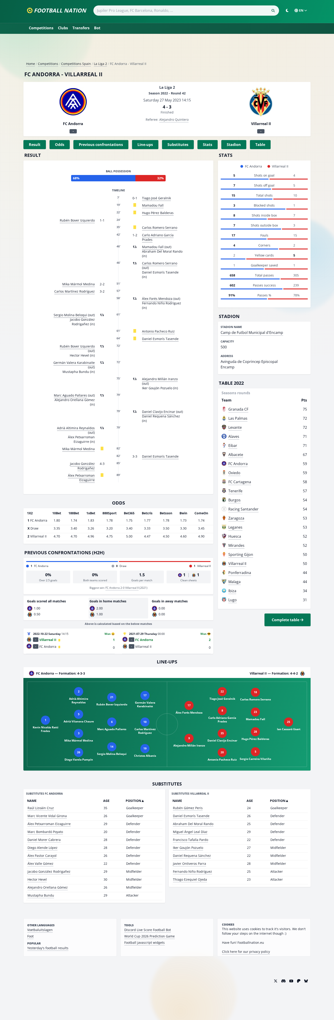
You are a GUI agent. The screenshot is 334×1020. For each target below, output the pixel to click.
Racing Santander (243, 509)
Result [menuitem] (34, 144)
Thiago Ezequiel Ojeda (190, 879)
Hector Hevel (37, 879)
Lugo (232, 599)
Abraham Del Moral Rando (193, 824)
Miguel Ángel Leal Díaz (190, 832)
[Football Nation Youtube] (291, 980)
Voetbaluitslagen (40, 930)
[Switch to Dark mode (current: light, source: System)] (287, 10)
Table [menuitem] (260, 144)
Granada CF (238, 409)
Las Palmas (237, 418)
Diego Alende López (42, 847)
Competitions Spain (76, 64)
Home (30, 64)
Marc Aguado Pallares (70, 395)
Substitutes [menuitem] (177, 144)
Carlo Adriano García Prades (158, 237)
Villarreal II (237, 563)
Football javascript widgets (144, 942)
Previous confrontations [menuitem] (101, 144)
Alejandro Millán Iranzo (160, 379)
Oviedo (234, 472)
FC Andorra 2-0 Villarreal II (122, 588)
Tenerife (235, 490)
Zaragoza (236, 518)
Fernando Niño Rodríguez (192, 871)
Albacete (235, 454)
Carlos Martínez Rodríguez (74, 291)
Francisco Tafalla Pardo (190, 840)
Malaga (234, 581)
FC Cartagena (239, 481)
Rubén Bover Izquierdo (77, 220)
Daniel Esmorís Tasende (160, 339)
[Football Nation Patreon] (299, 980)
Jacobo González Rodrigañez (82, 465)
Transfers (81, 27)
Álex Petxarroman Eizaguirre (81, 477)
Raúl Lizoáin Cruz (40, 808)
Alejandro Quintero (174, 119)
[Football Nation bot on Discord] (283, 980)
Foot (30, 936)
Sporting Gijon (240, 554)
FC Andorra (238, 463)
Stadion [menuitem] (234, 144)
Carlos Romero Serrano (159, 227)
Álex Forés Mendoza (157, 298)
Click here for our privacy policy (246, 951)
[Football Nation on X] (275, 980)
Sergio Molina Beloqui (70, 315)
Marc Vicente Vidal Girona (47, 816)
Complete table (286, 619)
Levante (235, 427)
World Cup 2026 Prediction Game (149, 936)
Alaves (233, 436)
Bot (97, 27)
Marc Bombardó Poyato (45, 832)
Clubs (63, 27)
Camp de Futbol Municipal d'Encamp (252, 332)
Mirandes (236, 545)
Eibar (232, 445)
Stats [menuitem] (207, 144)
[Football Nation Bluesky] (306, 980)
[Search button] (273, 10)
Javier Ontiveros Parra (189, 863)
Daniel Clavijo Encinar (158, 411)
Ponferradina (239, 572)
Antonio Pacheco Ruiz (158, 331)
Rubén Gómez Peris (188, 808)
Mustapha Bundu (40, 895)
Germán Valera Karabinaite (74, 362)
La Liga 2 (100, 64)
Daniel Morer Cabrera (44, 840)
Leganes (235, 527)
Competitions (41, 27)
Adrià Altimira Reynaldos (76, 428)
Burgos (234, 500)
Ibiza (232, 590)
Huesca (234, 536)
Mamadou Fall (153, 205)
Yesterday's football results (47, 948)
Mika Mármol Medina (78, 284)
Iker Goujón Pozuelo (188, 847)
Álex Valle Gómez (40, 863)
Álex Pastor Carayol (42, 855)
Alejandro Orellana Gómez (47, 887)
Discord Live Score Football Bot (147, 930)
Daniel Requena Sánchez (192, 855)
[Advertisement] (167, 49)
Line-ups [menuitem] (145, 144)
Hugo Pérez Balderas (158, 213)
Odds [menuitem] (59, 144)
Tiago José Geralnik (156, 198)
